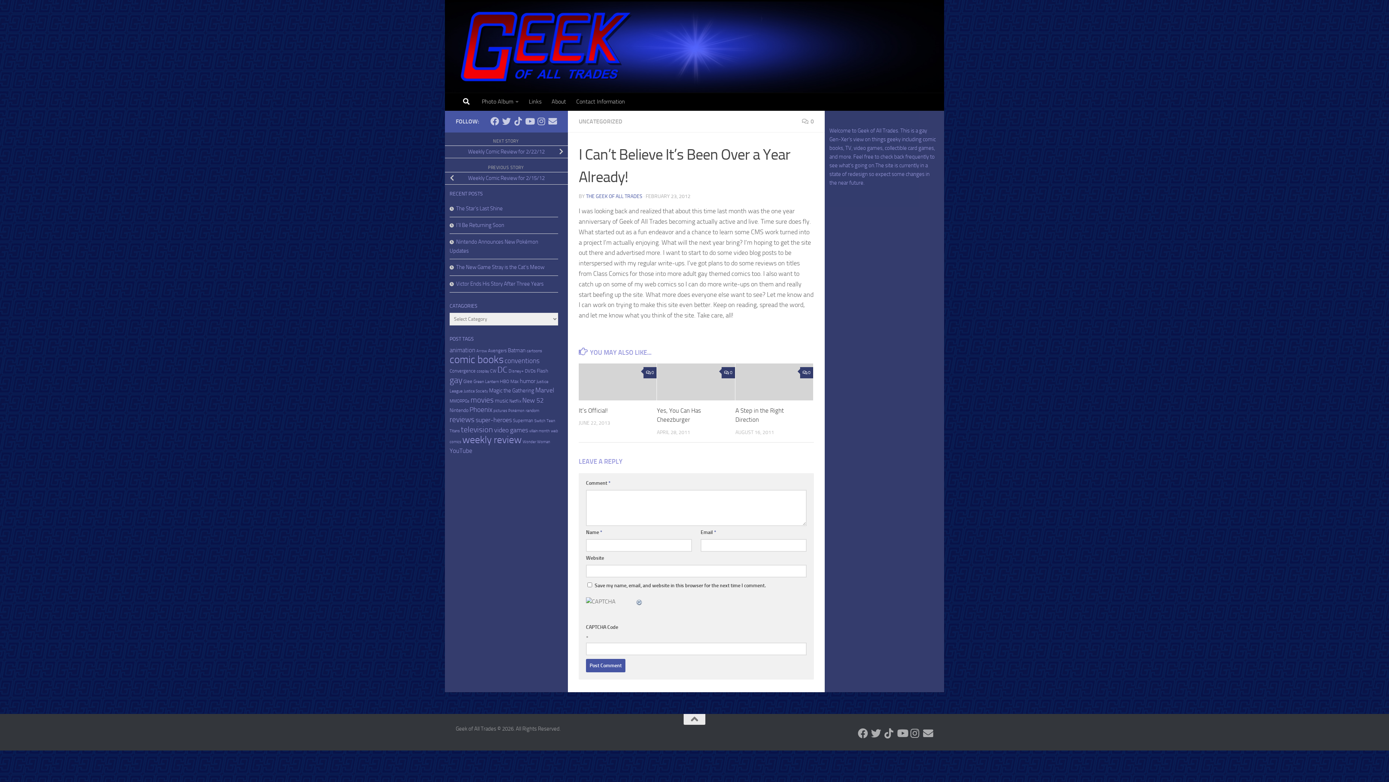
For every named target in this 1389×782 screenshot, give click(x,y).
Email (708, 532)
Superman (523, 420)
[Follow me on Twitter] (506, 121)
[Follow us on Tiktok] (518, 121)
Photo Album (497, 101)
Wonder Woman (536, 442)
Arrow (481, 351)
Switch (539, 421)
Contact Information (600, 101)
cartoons (534, 350)
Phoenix (481, 410)
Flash (542, 371)
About (559, 101)
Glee (467, 381)
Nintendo (459, 410)
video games (511, 430)
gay (456, 380)
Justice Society (476, 391)
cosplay (483, 371)
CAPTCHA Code (602, 627)
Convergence (463, 371)
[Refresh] (639, 601)
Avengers (497, 350)
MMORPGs (460, 401)
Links (535, 101)
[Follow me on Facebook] (494, 121)
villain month (539, 431)
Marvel (544, 390)
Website (595, 558)
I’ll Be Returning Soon (480, 225)
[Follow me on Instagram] (541, 121)
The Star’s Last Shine (479, 208)
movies (482, 399)
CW (493, 371)
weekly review (492, 440)
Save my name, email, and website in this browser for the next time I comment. (680, 586)
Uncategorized (600, 121)
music (501, 401)
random (532, 410)
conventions (522, 361)
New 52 (533, 400)
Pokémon (516, 410)
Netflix (515, 401)
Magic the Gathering (511, 390)
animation (462, 350)
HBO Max (509, 381)
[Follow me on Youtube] (529, 121)
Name (594, 532)
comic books (477, 359)
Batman (517, 350)
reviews (462, 419)
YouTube (461, 450)
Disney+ (516, 371)
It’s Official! (593, 410)
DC (502, 370)
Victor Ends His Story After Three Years (500, 284)
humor (527, 381)
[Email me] (552, 121)
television (477, 429)
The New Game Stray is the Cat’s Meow (500, 267)
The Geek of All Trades (614, 196)
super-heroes (494, 420)
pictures (500, 410)
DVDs (530, 371)
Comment (598, 483)
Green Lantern (486, 381)
